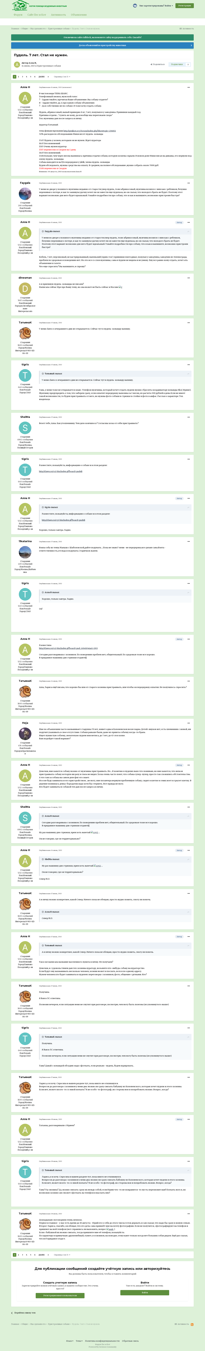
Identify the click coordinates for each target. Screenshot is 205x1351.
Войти (145, 1292)
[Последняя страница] (48, 77)
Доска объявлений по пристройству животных (102, 45)
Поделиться (158, 64)
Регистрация (184, 5)
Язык (69, 1341)
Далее (41, 77)
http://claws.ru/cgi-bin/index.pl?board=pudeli (60, 471)
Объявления (79, 14)
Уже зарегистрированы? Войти (155, 6)
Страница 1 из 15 (61, 77)
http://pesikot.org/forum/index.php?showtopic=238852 (89, 131)
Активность (58, 14)
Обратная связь (130, 1341)
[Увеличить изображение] (120, 287)
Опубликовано (50, 87)
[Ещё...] (188, 87)
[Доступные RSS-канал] (192, 1325)
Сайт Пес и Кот (36, 14)
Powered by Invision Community (102, 1347)
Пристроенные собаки (49, 66)
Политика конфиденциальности (102, 1341)
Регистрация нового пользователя (60, 1295)
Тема (78, 1341)
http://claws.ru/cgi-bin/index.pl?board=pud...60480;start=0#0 (68, 648)
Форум (18, 14)
